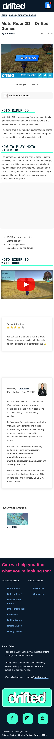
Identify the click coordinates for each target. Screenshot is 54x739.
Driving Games (14, 631)
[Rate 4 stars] (19, 327)
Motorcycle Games (26, 15)
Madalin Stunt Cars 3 (14, 601)
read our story (41, 677)
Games (12, 15)
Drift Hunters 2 (14, 594)
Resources (38, 588)
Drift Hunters (13, 588)
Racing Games (14, 626)
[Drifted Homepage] (27, 698)
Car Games (12, 614)
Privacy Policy (9, 735)
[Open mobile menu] (32, 6)
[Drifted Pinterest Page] (43, 719)
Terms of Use (40, 735)
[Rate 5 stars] (22, 327)
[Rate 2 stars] (11, 327)
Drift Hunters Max (16, 609)
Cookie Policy (25, 735)
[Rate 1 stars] (8, 327)
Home (4, 15)
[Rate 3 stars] (15, 327)
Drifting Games (14, 620)
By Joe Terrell (8, 33)
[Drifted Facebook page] (12, 719)
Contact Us (38, 594)
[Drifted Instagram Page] (27, 719)
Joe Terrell (24, 388)
